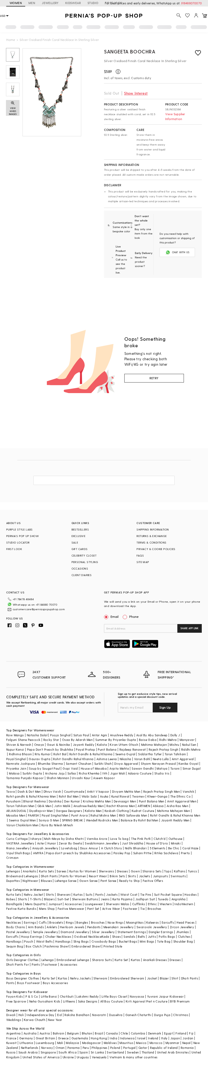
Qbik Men (44, 806)
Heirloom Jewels (72, 927)
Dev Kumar (72, 801)
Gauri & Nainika (58, 744)
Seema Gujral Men (22, 820)
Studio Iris (161, 773)
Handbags (13, 941)
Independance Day (40, 1015)
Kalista (102, 744)
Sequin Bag (14, 946)
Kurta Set (121, 960)
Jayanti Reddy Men (175, 820)
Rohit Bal (60, 754)
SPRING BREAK (72, 820)
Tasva (10, 791)
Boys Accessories (55, 983)
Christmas (180, 1015)
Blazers (49, 899)
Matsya (162, 768)
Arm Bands (36, 927)
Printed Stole (112, 946)
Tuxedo (163, 899)
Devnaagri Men (125, 801)
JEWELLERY (50, 3)
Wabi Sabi (89, 796)
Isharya (35, 838)
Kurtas (78, 894)
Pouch (28, 941)
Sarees (61, 871)
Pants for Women (73, 876)
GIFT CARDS (80, 549)
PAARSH (33, 815)
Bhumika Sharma (50, 763)
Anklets (52, 927)
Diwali (10, 1015)
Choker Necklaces (58, 936)
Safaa (71, 773)
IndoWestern (183, 904)
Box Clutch (34, 946)
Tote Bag (163, 941)
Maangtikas (135, 922)
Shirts (50, 894)
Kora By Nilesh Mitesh (57, 825)
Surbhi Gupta (32, 773)
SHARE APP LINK (189, 628)
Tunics (192, 871)
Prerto (185, 853)
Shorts (22, 899)
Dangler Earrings (161, 932)
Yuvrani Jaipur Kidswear (165, 996)
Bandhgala (14, 904)
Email (114, 616)
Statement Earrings (132, 932)
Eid (59, 1015)
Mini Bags (147, 941)
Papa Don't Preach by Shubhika (50, 749)
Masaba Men (15, 815)
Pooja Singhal (60, 735)
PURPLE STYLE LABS (19, 529)
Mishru (174, 744)
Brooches (154, 908)
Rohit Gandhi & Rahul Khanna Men (175, 815)
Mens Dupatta (35, 904)
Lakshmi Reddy (87, 996)
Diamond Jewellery (75, 932)
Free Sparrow (16, 1001)
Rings (70, 922)
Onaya (39, 744)
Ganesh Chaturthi (138, 1015)
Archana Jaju (55, 773)
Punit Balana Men (151, 801)
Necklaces (13, 922)
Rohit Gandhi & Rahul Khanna (91, 754)
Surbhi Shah (103, 763)
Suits (89, 894)
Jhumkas (182, 932)
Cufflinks (138, 904)
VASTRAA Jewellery (20, 843)
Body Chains (15, 927)
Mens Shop (47, 908)
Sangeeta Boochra (129, 51)
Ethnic (152, 904)
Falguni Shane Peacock (23, 739)
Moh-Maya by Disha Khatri (64, 838)
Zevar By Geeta (70, 843)
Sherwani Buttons (85, 899)
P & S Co (31, 996)
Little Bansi (49, 996)
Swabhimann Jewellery (102, 843)
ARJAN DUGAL (16, 810)
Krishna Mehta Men (97, 801)
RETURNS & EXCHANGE (151, 536)
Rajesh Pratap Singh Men (161, 791)
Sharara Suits (102, 960)
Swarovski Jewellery (151, 927)
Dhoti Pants (49, 876)
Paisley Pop (121, 853)
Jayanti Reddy (83, 744)
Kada (105, 936)
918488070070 (191, 3)
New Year (55, 1019)
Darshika (55, 801)
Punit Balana (107, 749)
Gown (135, 871)
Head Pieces (185, 922)
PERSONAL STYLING (85, 562)
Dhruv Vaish (52, 791)
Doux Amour (89, 848)
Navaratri (99, 1015)
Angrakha (178, 899)
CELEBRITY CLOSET (84, 555)
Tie (142, 908)
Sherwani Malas (117, 904)
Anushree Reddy (122, 735)
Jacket (152, 978)
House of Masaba (94, 768)
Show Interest (136, 93)
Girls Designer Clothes (22, 960)
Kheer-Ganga (157, 796)
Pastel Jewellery (18, 932)
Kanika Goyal (188, 763)
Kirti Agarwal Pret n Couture (146, 1001)
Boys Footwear (28, 983)
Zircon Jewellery (182, 927)
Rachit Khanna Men (120, 806)
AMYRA (38, 853)
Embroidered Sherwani (127, 978)
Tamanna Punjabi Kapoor (25, 778)
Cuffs (43, 922)
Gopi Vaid (70, 768)
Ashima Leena (106, 759)
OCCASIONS (80, 568)
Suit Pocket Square (168, 894)
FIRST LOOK (113, 3)
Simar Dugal (191, 768)
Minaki (176, 843)
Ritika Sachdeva (166, 853)
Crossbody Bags (104, 941)
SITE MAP (142, 562)
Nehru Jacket (33, 894)
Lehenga (47, 960)
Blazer (164, 978)
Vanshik (188, 791)
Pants (99, 894)
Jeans (105, 899)
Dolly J (175, 735)
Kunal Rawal (120, 796)
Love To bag (119, 838)
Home (10, 39)
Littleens (69, 1001)
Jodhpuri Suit (145, 899)
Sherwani (64, 894)
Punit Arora (79, 815)
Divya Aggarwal (126, 763)
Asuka (104, 796)
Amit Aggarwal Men (181, 801)
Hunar (51, 843)
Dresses (122, 871)
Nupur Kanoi (15, 749)
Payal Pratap (85, 749)
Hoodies (190, 894)
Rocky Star (51, 739)
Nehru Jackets (80, 978)
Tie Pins (145, 894)
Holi (21, 1015)
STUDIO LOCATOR (18, 542)
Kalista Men (93, 810)
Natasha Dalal (37, 735)
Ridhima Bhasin (20, 754)
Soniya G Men (49, 820)
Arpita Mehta (119, 768)
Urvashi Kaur (81, 778)
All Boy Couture (111, 1001)
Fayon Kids (14, 996)
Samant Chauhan (79, 763)
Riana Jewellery (18, 848)
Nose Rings (115, 922)
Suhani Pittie (142, 853)
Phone (134, 616)
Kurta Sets (46, 871)
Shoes (116, 936)
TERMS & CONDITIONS (151, 542)
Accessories (73, 904)
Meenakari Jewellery (118, 927)
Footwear (130, 908)
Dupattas (13, 880)
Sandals (129, 936)
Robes (10, 899)
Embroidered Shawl (86, 946)
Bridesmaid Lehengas (22, 876)
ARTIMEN (144, 806)
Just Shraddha (132, 843)
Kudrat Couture (143, 810)
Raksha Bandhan (76, 1015)
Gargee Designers (69, 810)
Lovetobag (69, 848)
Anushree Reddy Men (88, 806)
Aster (41, 843)
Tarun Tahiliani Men (20, 806)
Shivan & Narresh (18, 744)
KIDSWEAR (73, 3)
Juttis (152, 936)
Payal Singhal (16, 759)
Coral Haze (190, 848)
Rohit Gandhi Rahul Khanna (73, 759)
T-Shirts (35, 899)
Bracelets (56, 922)
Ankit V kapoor (98, 791)
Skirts (132, 876)
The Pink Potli (141, 838)
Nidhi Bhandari (136, 848)
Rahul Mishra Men (103, 815)
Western (166, 904)
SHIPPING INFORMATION (152, 529)
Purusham (13, 801)
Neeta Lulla (161, 759)
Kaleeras (152, 922)
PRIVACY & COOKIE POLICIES (155, 549)
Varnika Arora (97, 838)
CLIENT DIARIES (82, 575)
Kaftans (179, 871)
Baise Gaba (148, 739)
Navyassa (137, 996)
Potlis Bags (167, 936)
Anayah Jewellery (45, 848)
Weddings (13, 1019)
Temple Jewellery (45, 932)
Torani (175, 768)
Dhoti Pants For (17, 964)
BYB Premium (180, 1001)
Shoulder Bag (183, 941)
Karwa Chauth (34, 1019)
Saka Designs (88, 1001)
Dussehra (115, 1015)
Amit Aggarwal (183, 759)
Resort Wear (98, 876)
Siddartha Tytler (150, 754)
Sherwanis (106, 871)
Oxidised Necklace (88, 936)
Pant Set (93, 908)
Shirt (174, 978)
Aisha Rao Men (177, 806)
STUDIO (92, 3)
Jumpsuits (160, 876)
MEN (31, 3)
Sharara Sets (151, 871)
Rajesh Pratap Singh (163, 749)
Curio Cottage (17, 838)
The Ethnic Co (180, 796)
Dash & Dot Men (29, 791)
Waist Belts (44, 941)
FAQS (140, 555)
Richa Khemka (89, 773)
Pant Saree (108, 880)
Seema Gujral (125, 754)
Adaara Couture (140, 773)
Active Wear (111, 908)
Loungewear (94, 904)
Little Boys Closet (114, 996)
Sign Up (165, 707)
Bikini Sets (117, 876)
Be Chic (174, 848)
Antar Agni (99, 735)
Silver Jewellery (103, 932)
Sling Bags (81, 941)
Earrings (30, 922)
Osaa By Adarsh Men (77, 739)
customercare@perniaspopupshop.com (39, 609)
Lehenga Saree (65, 880)
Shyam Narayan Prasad (158, 763)
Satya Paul (81, 735)
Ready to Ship (129, 880)
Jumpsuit (55, 904)
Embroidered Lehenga (73, 960)
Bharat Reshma (34, 801)
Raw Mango (15, 735)
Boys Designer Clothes (22, 978)
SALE (75, 542)
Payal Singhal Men (55, 815)
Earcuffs (168, 922)
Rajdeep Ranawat (132, 749)
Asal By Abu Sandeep (152, 735)
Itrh (105, 773)
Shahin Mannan (58, 778)
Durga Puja (162, 1015)
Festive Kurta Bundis (21, 908)
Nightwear (30, 880)
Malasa (14, 773)
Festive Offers (153, 880)
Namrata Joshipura (20, 763)
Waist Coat (128, 894)
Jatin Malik (62, 806)
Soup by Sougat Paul (44, 768)
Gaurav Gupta (39, 759)
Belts (141, 936)
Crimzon (12, 857)
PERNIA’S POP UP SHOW (22, 536)
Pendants (94, 927)
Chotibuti (67, 996)
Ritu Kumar (43, 754)
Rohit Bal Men (69, 796)
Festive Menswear (71, 908)
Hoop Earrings (31, 936)
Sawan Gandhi (143, 768)
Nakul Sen (189, 744)
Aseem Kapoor (104, 778)
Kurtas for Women (82, 871)
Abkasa (158, 806)
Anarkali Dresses (155, 960)
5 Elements (157, 848)
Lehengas (13, 871)
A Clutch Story (111, 848)
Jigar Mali (117, 773)
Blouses (46, 880)
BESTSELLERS (80, 529)
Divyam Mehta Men (126, 791)
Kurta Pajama (122, 899)
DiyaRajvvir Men (41, 810)
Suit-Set (63, 899)
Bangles (82, 922)
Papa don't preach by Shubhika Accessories (78, 853)
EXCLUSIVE (79, 536)
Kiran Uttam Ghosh (124, 744)
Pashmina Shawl (56, 946)
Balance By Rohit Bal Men (139, 820)
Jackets (144, 876)
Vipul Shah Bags (18, 853)
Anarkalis (29, 871)
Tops (167, 871)
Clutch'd (159, 838)
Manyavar (187, 739)
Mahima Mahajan (154, 744)
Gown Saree (88, 880)
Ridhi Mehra (168, 739)
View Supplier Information (175, 116)
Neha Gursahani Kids (44, 1001)
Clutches (184, 936)
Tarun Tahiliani (175, 754)
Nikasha (125, 759)
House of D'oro (157, 843)
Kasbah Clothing (117, 810)
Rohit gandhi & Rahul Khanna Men (31, 796)
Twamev (138, 796)
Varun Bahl (142, 759)
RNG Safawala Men (133, 815)
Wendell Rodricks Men (102, 820)
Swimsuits (178, 876)
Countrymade (74, 791)
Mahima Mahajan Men (173, 810)
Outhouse (175, 838)
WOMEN (15, 3)
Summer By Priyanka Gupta (115, 739)
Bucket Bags (128, 941)
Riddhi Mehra (191, 749)
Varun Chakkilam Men (22, 825)
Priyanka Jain (16, 768)
